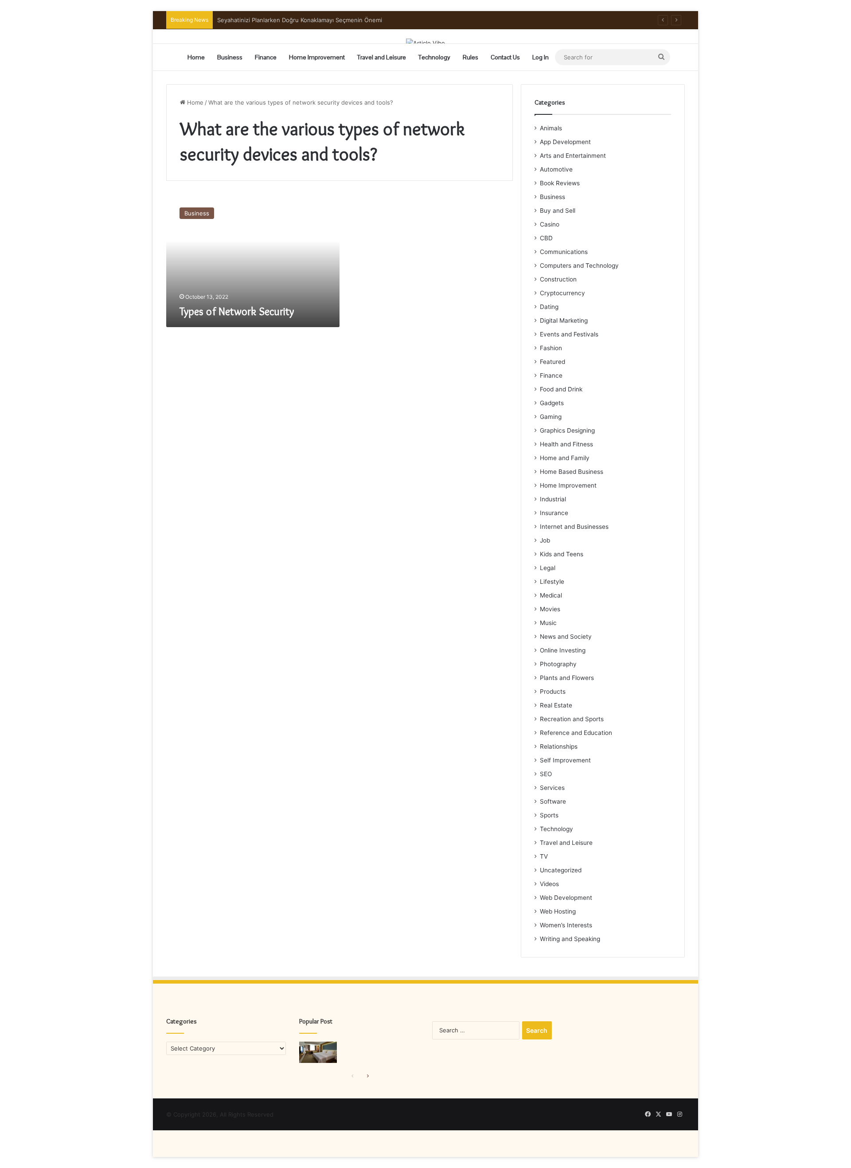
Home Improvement (317, 57)
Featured (552, 361)
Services (552, 787)
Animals (551, 128)
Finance (266, 57)
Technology (434, 57)
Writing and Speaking (570, 938)
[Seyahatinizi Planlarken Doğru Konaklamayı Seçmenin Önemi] (318, 1052)
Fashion (551, 348)
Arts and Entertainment (573, 155)
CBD (546, 238)
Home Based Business (571, 471)
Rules (470, 57)
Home (196, 57)
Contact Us (505, 57)
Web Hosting (558, 911)
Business (229, 57)
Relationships (559, 746)
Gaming (551, 416)
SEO (546, 773)
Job (545, 540)
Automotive (556, 169)
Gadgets (552, 402)
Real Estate (556, 705)
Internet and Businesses (574, 526)
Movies (550, 609)
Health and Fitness (566, 444)
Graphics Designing (567, 430)
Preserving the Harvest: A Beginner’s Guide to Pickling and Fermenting (315, 19)
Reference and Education (576, 732)
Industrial (553, 499)
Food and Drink (561, 389)
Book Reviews (560, 183)
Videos (549, 883)
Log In (540, 57)
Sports (549, 815)
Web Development (566, 897)
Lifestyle (552, 581)
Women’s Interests (566, 925)
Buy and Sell (557, 210)
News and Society (566, 636)
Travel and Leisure (381, 57)
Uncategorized (561, 870)
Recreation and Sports (572, 719)
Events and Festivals (569, 334)
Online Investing (563, 650)
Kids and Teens (561, 554)
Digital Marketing (564, 320)
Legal (547, 567)
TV (544, 856)
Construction (558, 279)
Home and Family (564, 457)
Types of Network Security (237, 311)
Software (553, 801)
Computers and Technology (579, 265)
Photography (558, 664)
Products (553, 691)
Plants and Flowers (567, 677)
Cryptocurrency (562, 293)
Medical (551, 595)
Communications (564, 251)
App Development (565, 141)
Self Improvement (565, 760)
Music (548, 622)
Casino (549, 224)
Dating (549, 306)
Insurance (554, 512)
